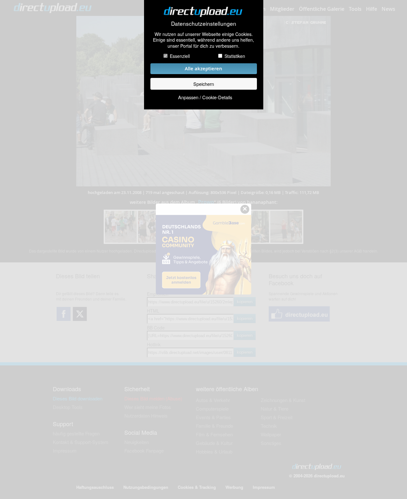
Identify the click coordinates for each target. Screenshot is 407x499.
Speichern (203, 83)
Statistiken (234, 56)
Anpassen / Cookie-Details (205, 97)
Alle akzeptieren (203, 69)
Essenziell (180, 56)
